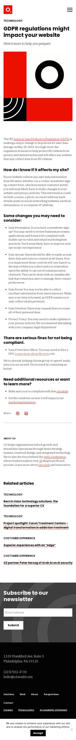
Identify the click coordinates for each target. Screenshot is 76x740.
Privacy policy (26, 710)
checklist (62, 391)
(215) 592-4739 (15, 672)
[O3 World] (8, 9)
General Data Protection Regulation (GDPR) (41, 139)
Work (22, 694)
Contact (8, 703)
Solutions (9, 694)
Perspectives (51, 694)
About (34, 694)
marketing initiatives (22, 402)
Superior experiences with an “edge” (30, 545)
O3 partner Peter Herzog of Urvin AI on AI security (38, 563)
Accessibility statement (53, 710)
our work (44, 465)
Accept (38, 733)
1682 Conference (55, 456)
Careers (8, 710)
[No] (71, 729)
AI (40, 460)
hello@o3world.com (18, 677)
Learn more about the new (32, 353)
